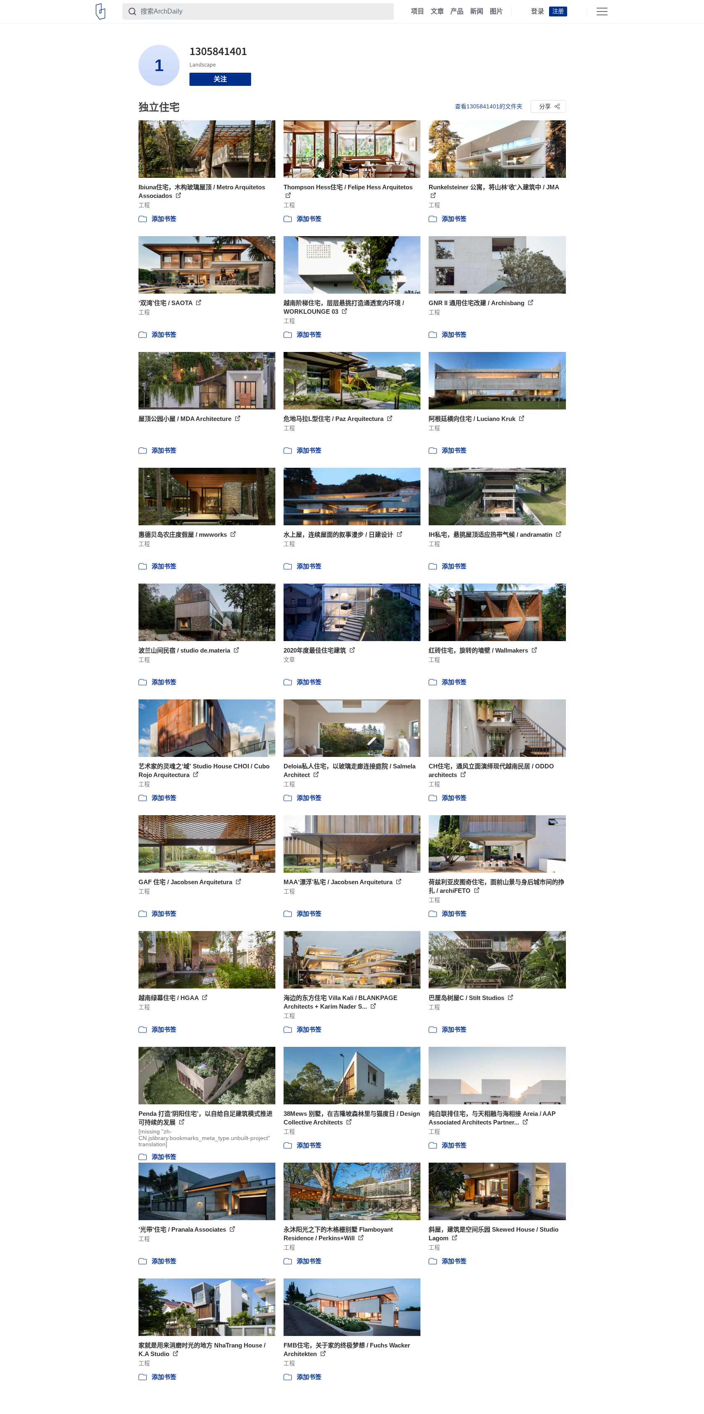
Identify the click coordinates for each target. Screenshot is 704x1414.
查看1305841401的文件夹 (488, 106)
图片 (496, 11)
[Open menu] (602, 11)
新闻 (476, 11)
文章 (437, 11)
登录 (537, 11)
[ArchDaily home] (100, 11)
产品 (457, 11)
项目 (417, 11)
